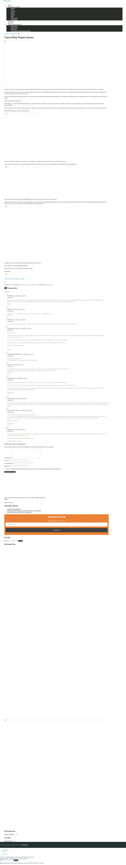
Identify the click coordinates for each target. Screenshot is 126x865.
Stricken (13, 11)
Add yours (7, 291)
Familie (13, 8)
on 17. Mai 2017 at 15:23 (27, 354)
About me (10, 23)
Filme (12, 16)
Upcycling (17, 279)
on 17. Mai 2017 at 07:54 (18, 309)
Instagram (6, 850)
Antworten (10, 297)
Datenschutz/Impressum (15, 24)
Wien (12, 10)
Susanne (6, 33)
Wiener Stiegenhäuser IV (14, 509)
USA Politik (14, 19)
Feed (4, 851)
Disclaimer (14, 29)
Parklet (13, 15)
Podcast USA (14, 18)
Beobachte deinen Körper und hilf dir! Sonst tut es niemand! (24, 511)
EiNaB (22, 279)
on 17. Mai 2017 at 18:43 (20, 378)
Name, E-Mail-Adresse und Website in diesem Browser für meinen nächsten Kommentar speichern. (33, 469)
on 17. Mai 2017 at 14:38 (24, 328)
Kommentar (8, 457)
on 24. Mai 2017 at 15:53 (25, 410)
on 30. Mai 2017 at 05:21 (19, 429)
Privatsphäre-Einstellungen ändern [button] (20, 31)
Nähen (12, 13)
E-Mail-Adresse (9, 463)
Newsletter (11, 21)
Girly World (23, 285)
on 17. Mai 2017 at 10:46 (19, 319)
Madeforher (34, 285)
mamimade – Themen (14, 7)
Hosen (29, 285)
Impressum (14, 26)
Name (6, 460)
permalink (50, 285)
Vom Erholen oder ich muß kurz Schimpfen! (19, 512)
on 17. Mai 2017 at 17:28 (16, 364)
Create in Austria (9, 279)
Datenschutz (14, 27)
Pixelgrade (25, 845)
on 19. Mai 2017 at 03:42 (19, 398)
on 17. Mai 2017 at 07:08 (19, 296)
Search (5, 854)
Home (9, 5)
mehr (5, 499)
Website (6, 466)
